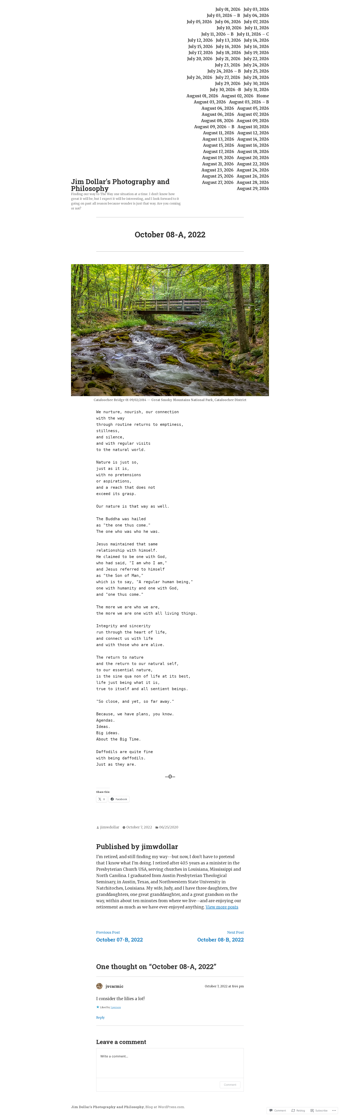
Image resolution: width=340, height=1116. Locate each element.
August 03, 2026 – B (249, 102)
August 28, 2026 (253, 182)
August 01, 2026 (202, 95)
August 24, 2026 (253, 170)
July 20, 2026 (200, 58)
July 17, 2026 (200, 52)
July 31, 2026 (256, 89)
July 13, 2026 (228, 40)
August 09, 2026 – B (214, 126)
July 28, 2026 (256, 77)
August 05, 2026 (253, 108)
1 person (116, 1007)
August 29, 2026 (253, 188)
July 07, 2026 (256, 21)
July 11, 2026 (257, 28)
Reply (100, 1017)
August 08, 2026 (217, 120)
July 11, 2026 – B (217, 34)
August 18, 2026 (253, 151)
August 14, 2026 (253, 139)
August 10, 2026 (253, 126)
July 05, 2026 (199, 21)
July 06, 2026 (228, 21)
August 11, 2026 (218, 133)
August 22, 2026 (253, 163)
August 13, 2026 (218, 139)
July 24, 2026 (256, 65)
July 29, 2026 (227, 83)
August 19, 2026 (218, 157)
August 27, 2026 (218, 182)
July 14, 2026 (256, 40)
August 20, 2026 (253, 157)
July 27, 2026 (227, 77)
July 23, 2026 (227, 65)
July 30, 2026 (256, 83)
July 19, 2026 (256, 52)
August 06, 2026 (218, 114)
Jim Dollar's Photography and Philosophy (120, 185)
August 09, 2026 (253, 120)
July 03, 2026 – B (223, 15)
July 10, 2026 (229, 28)
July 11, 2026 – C (253, 34)
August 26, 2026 (253, 176)
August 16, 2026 (253, 145)
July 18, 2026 (228, 52)
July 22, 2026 (256, 58)
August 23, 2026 (217, 170)
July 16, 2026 (228, 46)
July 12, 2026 (200, 40)
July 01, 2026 (227, 9)
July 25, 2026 (256, 71)
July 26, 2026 (199, 77)
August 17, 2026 (218, 151)
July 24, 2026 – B (224, 71)
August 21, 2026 (218, 163)
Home (263, 95)
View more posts (222, 907)
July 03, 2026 (256, 9)
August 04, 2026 (217, 108)
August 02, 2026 (237, 95)
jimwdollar (109, 827)
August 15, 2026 (218, 145)
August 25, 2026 (218, 176)
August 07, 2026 (253, 114)
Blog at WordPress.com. (165, 1107)
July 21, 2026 (228, 58)
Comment (230, 1084)
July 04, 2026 (256, 15)
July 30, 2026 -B (225, 89)
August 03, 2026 (210, 102)
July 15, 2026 (200, 46)
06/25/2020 (168, 827)
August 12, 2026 (253, 133)
